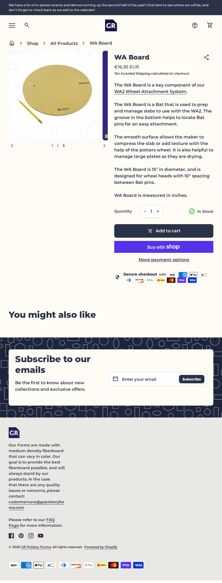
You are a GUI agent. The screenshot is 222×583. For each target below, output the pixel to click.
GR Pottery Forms (36, 547)
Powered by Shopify (100, 547)
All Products (64, 43)
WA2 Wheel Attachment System (150, 91)
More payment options (164, 259)
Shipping (143, 73)
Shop (32, 43)
